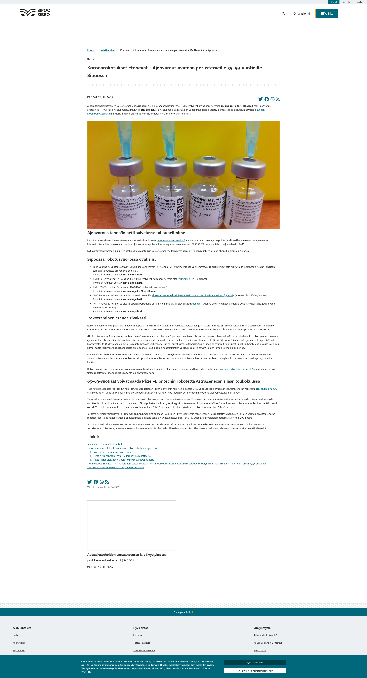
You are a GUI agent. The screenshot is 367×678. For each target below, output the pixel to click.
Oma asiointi (302, 13)
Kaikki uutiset (108, 50)
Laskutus (137, 635)
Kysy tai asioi (260, 650)
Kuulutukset (19, 642)
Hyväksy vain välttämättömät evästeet (255, 670)
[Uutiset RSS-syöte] (278, 100)
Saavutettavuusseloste (144, 650)
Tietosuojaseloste (141, 642)
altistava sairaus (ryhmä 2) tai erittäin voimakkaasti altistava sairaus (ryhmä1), (193, 295)
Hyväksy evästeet (255, 662)
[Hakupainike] (283, 13)
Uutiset (16, 635)
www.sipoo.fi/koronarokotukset (234, 369)
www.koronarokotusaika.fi (171, 240)
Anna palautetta (183, 612)
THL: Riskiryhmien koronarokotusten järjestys (111, 452)
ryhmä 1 (197, 303)
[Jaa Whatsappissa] (273, 100)
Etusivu (91, 50)
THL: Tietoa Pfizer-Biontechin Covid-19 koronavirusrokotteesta (120, 459)
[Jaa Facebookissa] (266, 100)
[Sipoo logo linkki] (35, 15)
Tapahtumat (19, 650)
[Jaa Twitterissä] (260, 100)
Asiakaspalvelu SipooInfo (266, 635)
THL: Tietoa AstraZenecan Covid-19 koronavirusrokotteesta (119, 455)
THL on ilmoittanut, (266, 388)
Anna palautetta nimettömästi (268, 642)
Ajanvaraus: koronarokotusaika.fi (104, 444)
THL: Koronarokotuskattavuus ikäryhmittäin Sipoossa (115, 467)
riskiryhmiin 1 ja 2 (187, 278)
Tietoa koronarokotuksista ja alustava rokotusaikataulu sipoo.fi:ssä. (123, 448)
